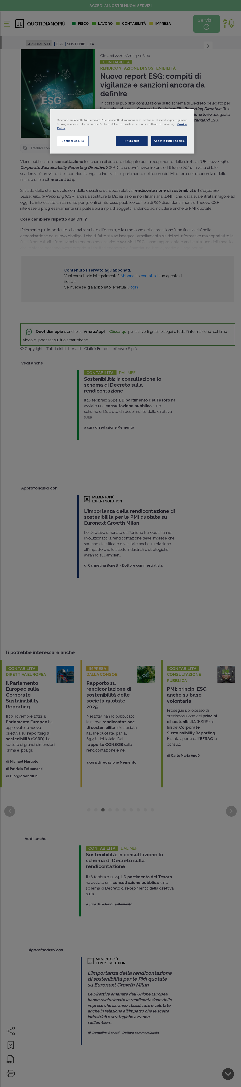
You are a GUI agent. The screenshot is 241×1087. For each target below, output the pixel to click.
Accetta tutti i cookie (169, 140)
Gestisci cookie (72, 140)
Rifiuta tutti (132, 140)
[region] (122, 131)
